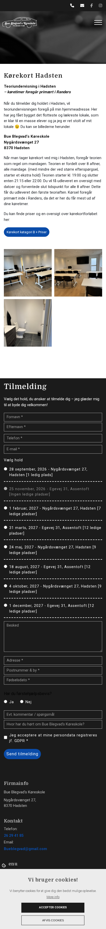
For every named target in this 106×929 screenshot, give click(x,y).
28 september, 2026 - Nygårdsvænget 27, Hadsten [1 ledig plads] (48, 472)
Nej (28, 702)
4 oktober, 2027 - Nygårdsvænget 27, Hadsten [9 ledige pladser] (55, 589)
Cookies (4, 865)
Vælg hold (13, 460)
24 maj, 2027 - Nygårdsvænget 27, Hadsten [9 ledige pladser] (52, 550)
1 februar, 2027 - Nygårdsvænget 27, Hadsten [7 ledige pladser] (55, 511)
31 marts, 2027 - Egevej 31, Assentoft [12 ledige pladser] (55, 531)
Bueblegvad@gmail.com (25, 849)
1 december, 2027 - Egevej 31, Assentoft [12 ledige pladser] (51, 609)
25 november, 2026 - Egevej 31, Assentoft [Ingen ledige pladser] (49, 492)
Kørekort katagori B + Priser (27, 232)
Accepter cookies (53, 907)
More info (53, 897)
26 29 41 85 (13, 835)
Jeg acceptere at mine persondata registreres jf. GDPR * (53, 738)
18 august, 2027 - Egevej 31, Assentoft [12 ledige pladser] (50, 570)
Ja (11, 702)
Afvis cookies (53, 920)
